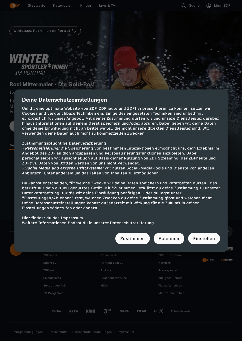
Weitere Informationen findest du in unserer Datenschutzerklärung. (88, 222)
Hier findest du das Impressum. (53, 217)
